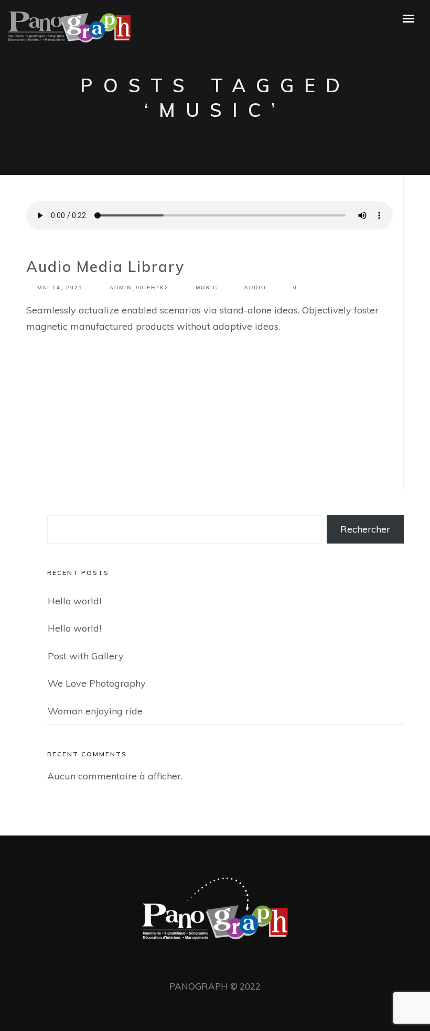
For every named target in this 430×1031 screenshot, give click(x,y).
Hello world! (74, 601)
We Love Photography (97, 683)
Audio (255, 287)
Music (207, 287)
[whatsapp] (215, 964)
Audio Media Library (105, 266)
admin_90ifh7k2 (139, 287)
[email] (233, 964)
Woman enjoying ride (95, 711)
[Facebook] (197, 964)
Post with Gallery (86, 656)
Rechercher (365, 529)
